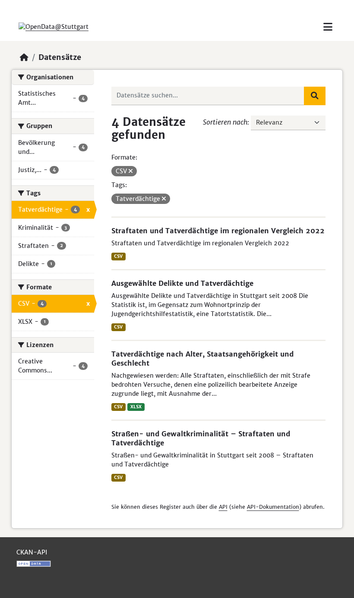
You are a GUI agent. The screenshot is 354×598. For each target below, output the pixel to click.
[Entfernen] (131, 171)
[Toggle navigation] (328, 27)
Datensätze (59, 57)
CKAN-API (31, 552)
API (223, 507)
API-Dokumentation (273, 507)
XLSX (136, 407)
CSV (118, 256)
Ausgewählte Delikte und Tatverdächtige (182, 283)
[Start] (24, 57)
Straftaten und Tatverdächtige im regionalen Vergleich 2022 (218, 230)
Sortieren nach (225, 122)
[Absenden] (315, 96)
